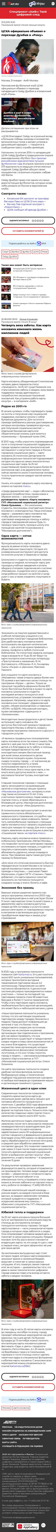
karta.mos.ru (25, 974)
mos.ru (26, 486)
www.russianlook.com (11, 76)
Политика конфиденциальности (18, 1517)
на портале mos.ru (35, 833)
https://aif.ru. (39, 1513)
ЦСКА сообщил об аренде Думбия (26, 210)
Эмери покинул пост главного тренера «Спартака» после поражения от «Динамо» (31, 296)
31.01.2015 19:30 (8, 22)
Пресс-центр (9, 1435)
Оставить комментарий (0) (28, 1387)
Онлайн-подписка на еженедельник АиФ (26, 1431)
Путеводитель (31, 1438)
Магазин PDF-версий (31, 1435)
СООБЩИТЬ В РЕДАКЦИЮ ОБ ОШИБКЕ (22, 1446)
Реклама (7, 1427)
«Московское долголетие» (16, 791)
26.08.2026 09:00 (9, 319)
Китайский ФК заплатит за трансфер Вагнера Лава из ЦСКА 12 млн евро (26, 200)
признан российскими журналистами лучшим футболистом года (23, 161)
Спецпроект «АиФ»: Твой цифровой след (28, 13)
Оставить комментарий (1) (28, 231)
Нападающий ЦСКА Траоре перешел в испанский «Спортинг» (29, 270)
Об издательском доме (28, 1427)
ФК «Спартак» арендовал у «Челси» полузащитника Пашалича (28, 287)
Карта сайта (9, 1442)
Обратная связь (11, 1438)
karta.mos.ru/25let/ (20, 1366)
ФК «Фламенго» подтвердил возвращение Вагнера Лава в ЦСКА (31, 278)
